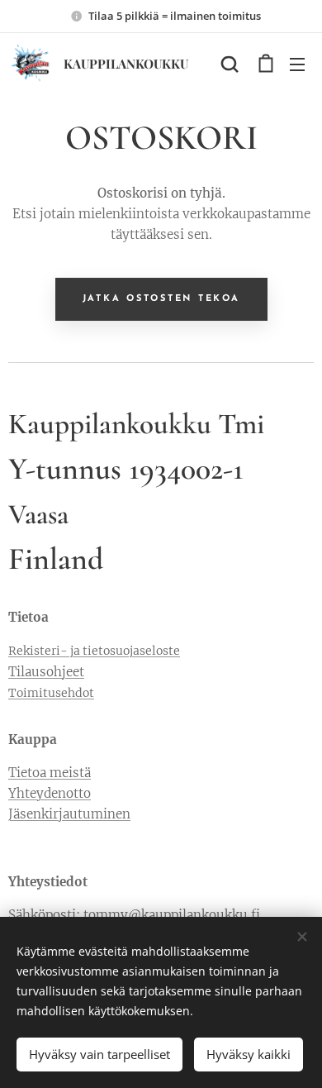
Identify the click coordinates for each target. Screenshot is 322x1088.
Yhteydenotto (49, 793)
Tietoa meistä (49, 772)
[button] (229, 63)
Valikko (297, 63)
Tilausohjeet (46, 672)
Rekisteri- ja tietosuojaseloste (94, 650)
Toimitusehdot (51, 692)
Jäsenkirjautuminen (69, 814)
